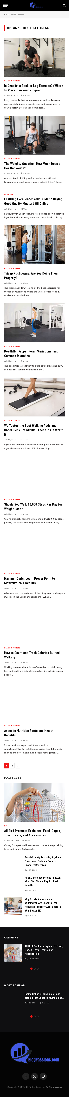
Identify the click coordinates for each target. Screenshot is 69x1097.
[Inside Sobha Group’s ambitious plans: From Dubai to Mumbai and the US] (13, 1000)
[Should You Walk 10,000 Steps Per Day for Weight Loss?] (34, 475)
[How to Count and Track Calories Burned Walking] (34, 624)
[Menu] (5, 5)
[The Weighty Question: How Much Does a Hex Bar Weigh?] (34, 135)
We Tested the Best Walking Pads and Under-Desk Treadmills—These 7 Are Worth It (33, 430)
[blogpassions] (36, 5)
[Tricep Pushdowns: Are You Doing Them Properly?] (34, 244)
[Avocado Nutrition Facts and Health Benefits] (34, 702)
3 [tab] (37, 969)
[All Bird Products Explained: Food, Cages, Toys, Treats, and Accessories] (34, 802)
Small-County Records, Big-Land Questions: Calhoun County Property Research (43, 861)
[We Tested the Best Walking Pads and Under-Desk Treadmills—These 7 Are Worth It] (34, 397)
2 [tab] (34, 969)
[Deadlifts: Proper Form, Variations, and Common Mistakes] (34, 322)
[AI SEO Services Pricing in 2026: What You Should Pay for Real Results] (13, 884)
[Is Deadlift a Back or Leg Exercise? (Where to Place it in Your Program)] (34, 57)
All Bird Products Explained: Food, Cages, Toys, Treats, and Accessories (44, 950)
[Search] (64, 5)
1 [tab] (31, 969)
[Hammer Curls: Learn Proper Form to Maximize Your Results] (34, 550)
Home (6, 14)
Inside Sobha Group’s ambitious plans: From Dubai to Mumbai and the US (43, 997)
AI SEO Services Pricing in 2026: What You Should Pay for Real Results (43, 881)
